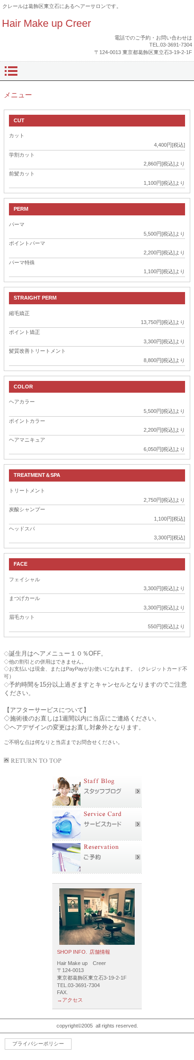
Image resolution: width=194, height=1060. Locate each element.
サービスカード (97, 824)
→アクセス (70, 1000)
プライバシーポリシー (38, 1043)
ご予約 (97, 857)
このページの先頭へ (34, 760)
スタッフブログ (97, 791)
